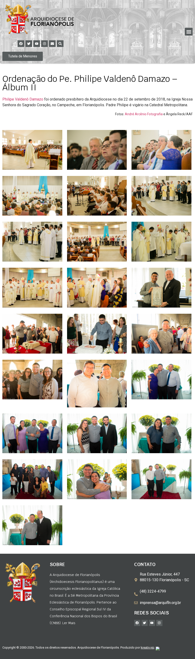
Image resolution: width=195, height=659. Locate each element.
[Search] (60, 43)
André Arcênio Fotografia (144, 114)
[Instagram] (44, 43)
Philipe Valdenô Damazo (22, 99)
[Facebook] (21, 43)
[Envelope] (52, 43)
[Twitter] (28, 43)
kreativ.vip (147, 647)
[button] (189, 32)
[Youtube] (36, 43)
